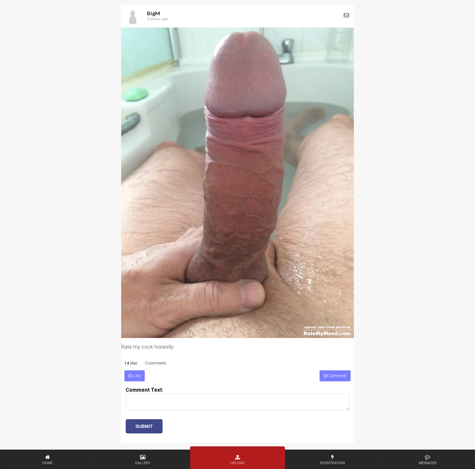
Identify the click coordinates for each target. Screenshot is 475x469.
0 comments (155, 363)
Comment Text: (144, 390)
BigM (153, 13)
